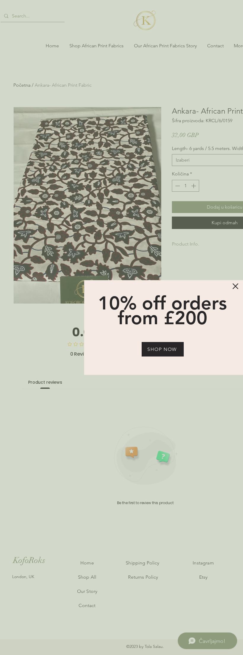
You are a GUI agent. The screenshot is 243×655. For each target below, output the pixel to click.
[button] (235, 286)
